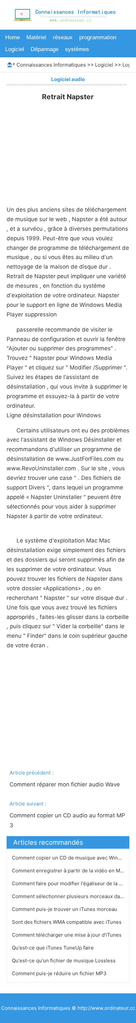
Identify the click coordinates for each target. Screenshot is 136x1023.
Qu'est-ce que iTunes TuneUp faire (53, 948)
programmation (97, 37)
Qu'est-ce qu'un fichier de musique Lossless (64, 960)
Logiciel (14, 49)
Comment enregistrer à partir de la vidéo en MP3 (70, 870)
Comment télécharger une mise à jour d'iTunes (67, 935)
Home (12, 37)
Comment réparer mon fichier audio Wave (65, 784)
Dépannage (44, 49)
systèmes (77, 49)
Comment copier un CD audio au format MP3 (67, 820)
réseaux (63, 37)
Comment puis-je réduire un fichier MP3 (60, 973)
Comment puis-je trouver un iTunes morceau (65, 909)
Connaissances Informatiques (51, 65)
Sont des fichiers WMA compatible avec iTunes (67, 922)
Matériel (36, 37)
